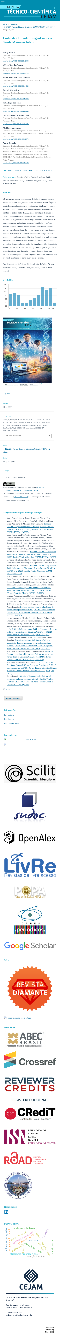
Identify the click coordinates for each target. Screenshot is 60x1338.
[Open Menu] (3, 3)
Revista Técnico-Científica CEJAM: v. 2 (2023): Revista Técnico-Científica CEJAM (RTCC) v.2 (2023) (30, 529)
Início (5, 24)
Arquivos (13, 24)
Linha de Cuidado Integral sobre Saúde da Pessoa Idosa (29, 588)
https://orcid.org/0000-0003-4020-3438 (16, 98)
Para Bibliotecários (11, 723)
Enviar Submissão (13, 698)
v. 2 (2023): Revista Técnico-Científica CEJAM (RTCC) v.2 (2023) (28, 27)
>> (9, 689)
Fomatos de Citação (13, 435)
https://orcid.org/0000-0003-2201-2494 (16, 61)
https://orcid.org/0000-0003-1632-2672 (16, 139)
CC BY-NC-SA (21, 497)
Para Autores (9, 719)
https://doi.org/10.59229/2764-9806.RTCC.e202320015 (29, 170)
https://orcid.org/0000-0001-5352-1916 (16, 73)
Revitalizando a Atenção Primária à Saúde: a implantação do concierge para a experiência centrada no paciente (29, 643)
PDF (8, 394)
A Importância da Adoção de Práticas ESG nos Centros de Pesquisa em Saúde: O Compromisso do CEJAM (31, 665)
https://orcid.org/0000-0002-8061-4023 (16, 86)
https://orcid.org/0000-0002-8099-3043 (16, 162)
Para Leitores (9, 715)
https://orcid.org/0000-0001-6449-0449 (16, 111)
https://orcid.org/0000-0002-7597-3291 (16, 124)
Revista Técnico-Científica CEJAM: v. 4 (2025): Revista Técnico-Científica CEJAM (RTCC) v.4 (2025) (32, 671)
